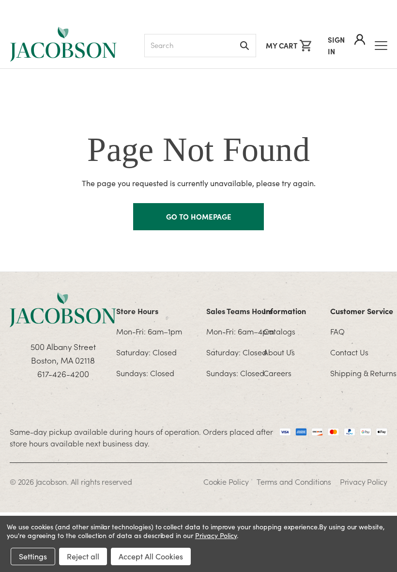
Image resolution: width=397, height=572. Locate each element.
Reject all (83, 556)
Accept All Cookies (151, 556)
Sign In (336, 45)
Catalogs (279, 331)
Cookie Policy (225, 481)
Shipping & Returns (363, 372)
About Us (279, 352)
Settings (33, 556)
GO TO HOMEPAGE (198, 216)
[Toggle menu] (381, 45)
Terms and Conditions (294, 481)
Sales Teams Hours (239, 310)
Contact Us (349, 352)
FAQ (337, 331)
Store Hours (137, 310)
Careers (277, 372)
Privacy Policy (363, 481)
